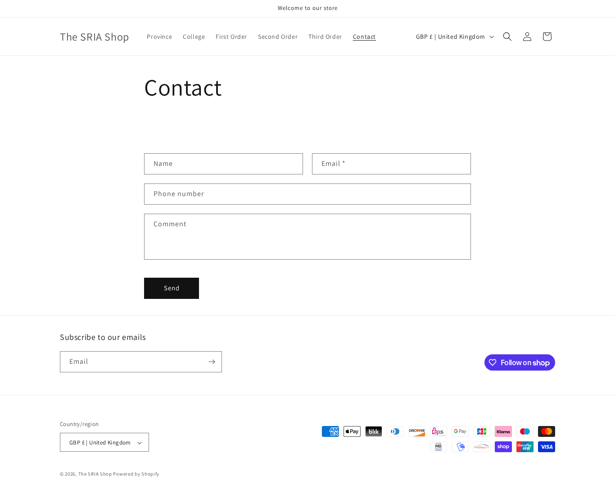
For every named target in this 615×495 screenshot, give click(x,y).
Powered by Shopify (136, 474)
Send (172, 288)
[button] (507, 36)
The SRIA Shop (95, 474)
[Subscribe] (212, 361)
